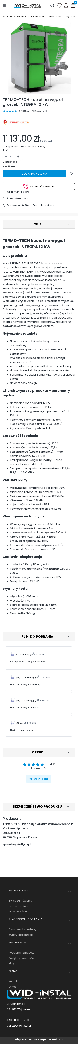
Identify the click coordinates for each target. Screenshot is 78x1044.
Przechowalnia (18, 911)
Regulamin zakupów (21, 952)
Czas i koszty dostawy (22, 929)
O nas (12, 987)
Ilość (5, 150)
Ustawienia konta (19, 906)
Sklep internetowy (38, 1039)
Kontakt (14, 981)
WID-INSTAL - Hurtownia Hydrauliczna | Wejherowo (32, 16)
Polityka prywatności (21, 958)
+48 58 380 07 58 (18, 1020)
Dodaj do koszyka (34, 174)
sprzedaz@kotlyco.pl (17, 844)
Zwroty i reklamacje (21, 935)
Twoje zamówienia (20, 900)
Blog (11, 963)
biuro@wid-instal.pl (19, 1025)
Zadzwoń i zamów (42, 186)
